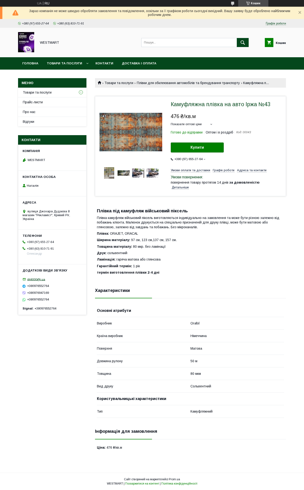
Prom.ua (174, 479)
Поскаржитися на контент (142, 483)
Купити (197, 147)
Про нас (29, 112)
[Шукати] (243, 42)
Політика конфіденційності (179, 483)
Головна (30, 63)
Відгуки (28, 122)
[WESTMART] (26, 51)
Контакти (104, 63)
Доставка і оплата (139, 63)
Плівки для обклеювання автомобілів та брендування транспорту (188, 83)
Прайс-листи (33, 102)
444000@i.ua (36, 279)
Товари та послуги (64, 63)
